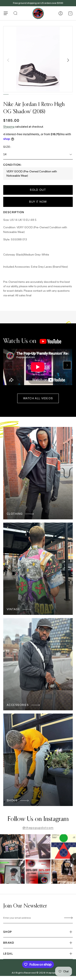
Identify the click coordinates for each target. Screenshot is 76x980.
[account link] (60, 13)
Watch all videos (38, 398)
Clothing (15, 513)
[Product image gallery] (38, 59)
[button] (70, 13)
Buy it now (38, 201)
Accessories (18, 704)
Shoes (12, 800)
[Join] (68, 918)
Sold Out (38, 189)
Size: (7, 146)
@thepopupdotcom (38, 828)
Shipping (8, 126)
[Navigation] (5, 13)
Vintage (13, 609)
